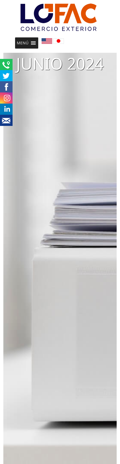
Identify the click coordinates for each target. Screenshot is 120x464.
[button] (22, 43)
